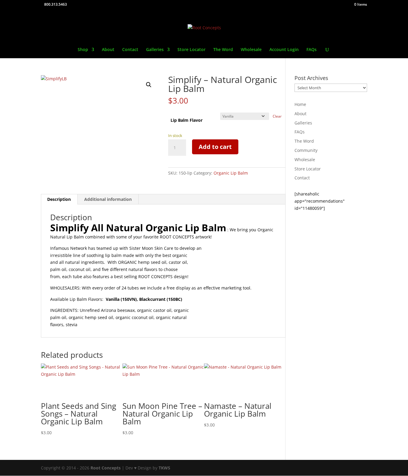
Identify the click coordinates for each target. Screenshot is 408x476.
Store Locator (191, 49)
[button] (148, 84)
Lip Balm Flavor (187, 120)
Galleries (155, 49)
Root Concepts (106, 468)
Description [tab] (59, 199)
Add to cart (215, 147)
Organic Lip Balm (231, 173)
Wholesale (251, 49)
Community (306, 150)
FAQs (311, 49)
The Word (223, 49)
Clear (277, 116)
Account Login (284, 49)
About (108, 49)
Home (300, 104)
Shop (83, 49)
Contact (130, 49)
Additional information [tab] (108, 199)
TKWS (164, 468)
